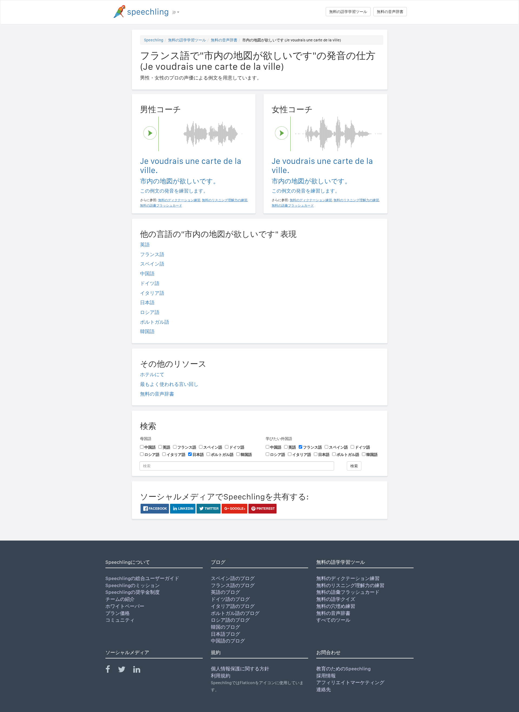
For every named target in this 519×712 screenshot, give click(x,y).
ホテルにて (152, 374)
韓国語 (147, 331)
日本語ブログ (225, 634)
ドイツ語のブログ (230, 599)
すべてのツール (333, 620)
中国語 (147, 273)
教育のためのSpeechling (343, 668)
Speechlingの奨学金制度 (132, 592)
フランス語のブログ (233, 585)
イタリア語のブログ (233, 606)
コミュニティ (120, 620)
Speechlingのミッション (132, 585)
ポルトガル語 (154, 322)
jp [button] (174, 12)
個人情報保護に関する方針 (240, 668)
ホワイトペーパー (124, 606)
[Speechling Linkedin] (140, 670)
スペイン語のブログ (233, 578)
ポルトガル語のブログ (235, 613)
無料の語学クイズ (335, 599)
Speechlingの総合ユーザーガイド (142, 578)
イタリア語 (152, 293)
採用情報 (326, 675)
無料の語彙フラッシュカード (348, 592)
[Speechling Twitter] (125, 670)
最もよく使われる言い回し (169, 384)
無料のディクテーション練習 (348, 578)
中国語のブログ (228, 641)
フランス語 (152, 254)
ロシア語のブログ (230, 620)
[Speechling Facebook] (111, 670)
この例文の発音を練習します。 (174, 191)
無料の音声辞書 (390, 11)
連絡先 (323, 689)
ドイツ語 (149, 283)
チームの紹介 (120, 599)
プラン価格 (117, 613)
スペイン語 (152, 264)
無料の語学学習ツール (348, 11)
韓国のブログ (225, 627)
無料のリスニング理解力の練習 (350, 585)
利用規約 (220, 675)
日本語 (147, 302)
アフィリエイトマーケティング (350, 682)
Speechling (153, 40)
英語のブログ (225, 592)
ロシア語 (149, 312)
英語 (145, 244)
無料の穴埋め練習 (335, 606)
